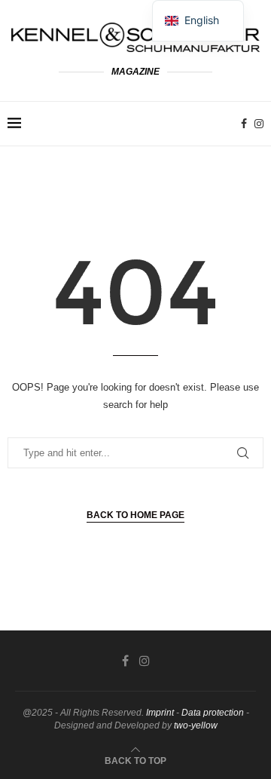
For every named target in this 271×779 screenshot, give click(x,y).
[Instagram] (258, 124)
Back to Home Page (135, 515)
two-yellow (196, 725)
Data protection (212, 712)
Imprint (160, 712)
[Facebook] (244, 124)
